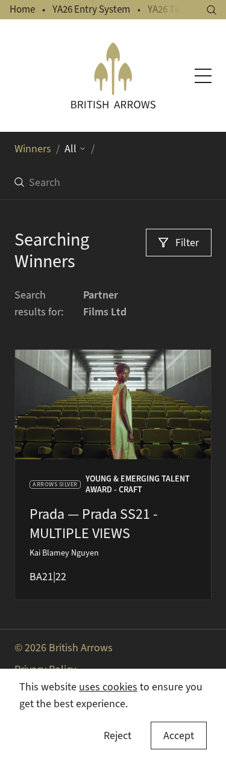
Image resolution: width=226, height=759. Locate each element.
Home (22, 9)
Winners (32, 148)
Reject (117, 735)
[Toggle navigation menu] (203, 76)
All (70, 148)
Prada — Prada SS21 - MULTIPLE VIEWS (93, 523)
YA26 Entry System (91, 9)
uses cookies (108, 687)
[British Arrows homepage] (113, 76)
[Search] (211, 10)
